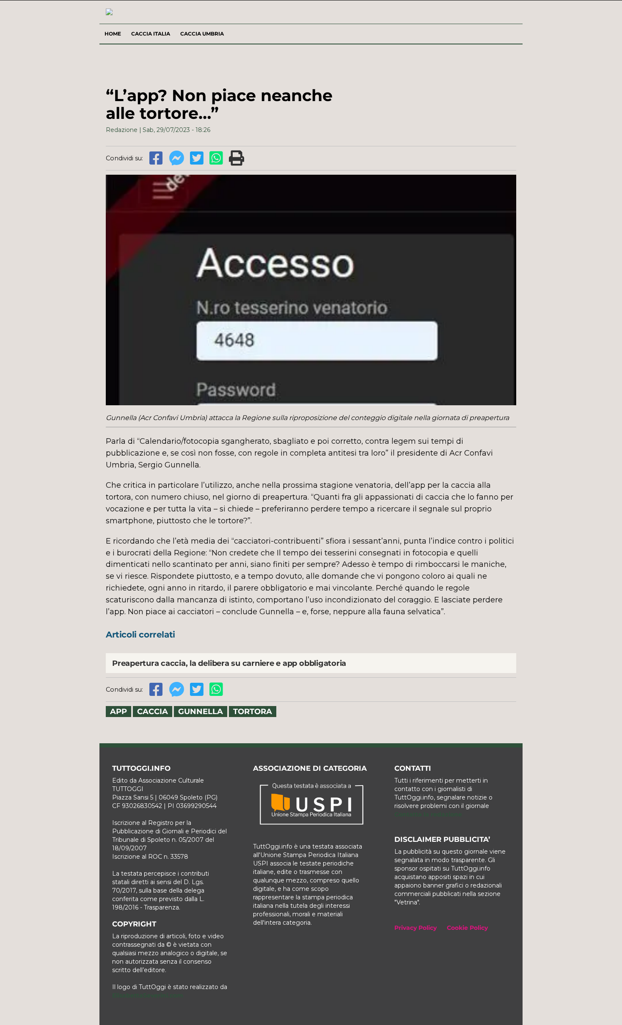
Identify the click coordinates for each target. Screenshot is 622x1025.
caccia (152, 711)
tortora (252, 711)
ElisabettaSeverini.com (147, 995)
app (118, 711)
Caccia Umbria (202, 33)
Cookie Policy (467, 928)
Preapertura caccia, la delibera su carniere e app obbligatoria (229, 663)
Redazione (122, 129)
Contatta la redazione (428, 814)
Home (113, 33)
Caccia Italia (150, 33)
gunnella (200, 711)
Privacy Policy (415, 928)
